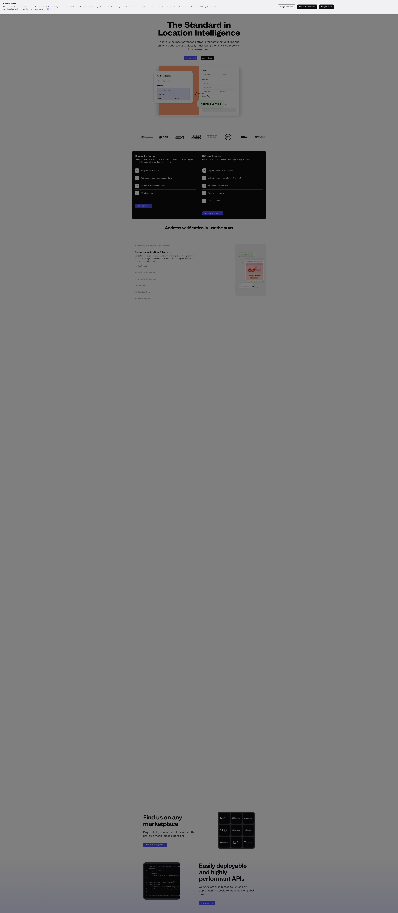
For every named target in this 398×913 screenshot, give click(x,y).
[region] (199, 7)
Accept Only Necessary (307, 7)
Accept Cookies (326, 7)
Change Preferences (287, 7)
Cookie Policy (49, 9)
